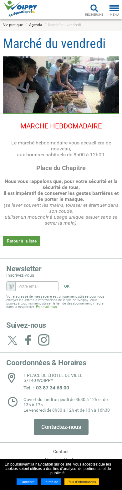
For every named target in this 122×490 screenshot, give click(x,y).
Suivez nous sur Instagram (44, 340)
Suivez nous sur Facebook (28, 340)
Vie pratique (13, 25)
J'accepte (27, 482)
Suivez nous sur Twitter (12, 340)
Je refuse (51, 482)
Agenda (35, 25)
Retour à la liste (22, 240)
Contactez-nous (61, 427)
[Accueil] (20, 9)
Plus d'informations (82, 482)
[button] (61, 84)
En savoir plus (46, 307)
